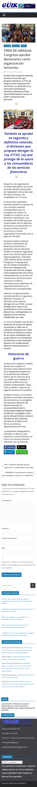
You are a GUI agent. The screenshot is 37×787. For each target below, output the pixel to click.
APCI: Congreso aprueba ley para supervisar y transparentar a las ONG (18, 466)
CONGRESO (7, 46)
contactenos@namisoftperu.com (14, 747)
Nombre (6, 528)
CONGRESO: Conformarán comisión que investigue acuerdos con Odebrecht (17, 474)
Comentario (7, 500)
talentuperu (22, 783)
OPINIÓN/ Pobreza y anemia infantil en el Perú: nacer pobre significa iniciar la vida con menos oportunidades (18, 684)
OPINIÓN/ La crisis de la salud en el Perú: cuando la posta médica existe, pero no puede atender (17, 650)
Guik (21, 72)
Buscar (33, 586)
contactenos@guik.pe (10, 742)
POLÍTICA (24, 46)
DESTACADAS (16, 46)
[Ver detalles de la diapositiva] (26, 6)
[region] (26, 6)
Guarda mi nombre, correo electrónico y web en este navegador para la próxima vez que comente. (18, 565)
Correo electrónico (10, 538)
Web (3, 548)
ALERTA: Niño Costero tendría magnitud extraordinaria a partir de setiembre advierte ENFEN (17, 601)
